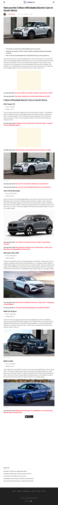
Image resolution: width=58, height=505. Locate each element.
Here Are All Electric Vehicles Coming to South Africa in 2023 (33, 93)
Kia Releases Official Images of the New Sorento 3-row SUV (17, 473)
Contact (33, 491)
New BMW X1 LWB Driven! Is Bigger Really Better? (15, 471)
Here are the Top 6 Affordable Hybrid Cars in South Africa (32, 187)
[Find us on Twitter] (27, 501)
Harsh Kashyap (11, 14)
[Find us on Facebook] (25, 501)
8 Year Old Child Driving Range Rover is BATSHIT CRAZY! (32, 307)
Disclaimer (19, 491)
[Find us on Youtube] (31, 501)
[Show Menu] (4, 2)
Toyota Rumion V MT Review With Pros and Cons (15, 476)
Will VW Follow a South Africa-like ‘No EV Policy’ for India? (33, 150)
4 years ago (20, 14)
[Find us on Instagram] (29, 501)
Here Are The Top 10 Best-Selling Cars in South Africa (31, 183)
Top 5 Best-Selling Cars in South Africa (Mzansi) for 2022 (32, 96)
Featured (26, 14)
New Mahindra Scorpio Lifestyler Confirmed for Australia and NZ (18, 478)
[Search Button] (53, 2)
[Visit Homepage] (29, 2)
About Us (38, 491)
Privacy (13, 491)
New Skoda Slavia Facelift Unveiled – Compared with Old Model (18, 481)
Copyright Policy (26, 491)
